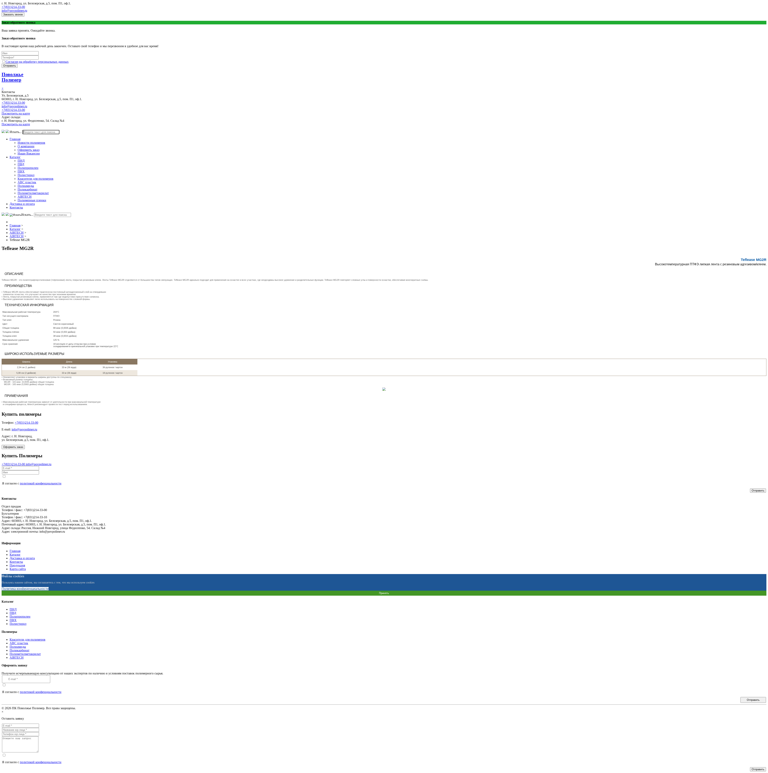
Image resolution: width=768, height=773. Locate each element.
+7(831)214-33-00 (13, 7)
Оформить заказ (28, 150)
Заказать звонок (13, 14)
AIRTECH (25, 196)
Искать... (16, 132)
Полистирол (26, 175)
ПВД (21, 164)
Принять (384, 593)
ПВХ (21, 171)
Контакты (16, 207)
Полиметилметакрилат (33, 193)
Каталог (15, 157)
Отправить (9, 65)
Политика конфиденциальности (25, 588)
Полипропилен (28, 168)
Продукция (17, 565)
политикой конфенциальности (40, 483)
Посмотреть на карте (16, 113)
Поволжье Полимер (12, 77)
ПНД (21, 160)
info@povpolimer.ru (14, 10)
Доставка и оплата (22, 204)
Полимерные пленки (32, 200)
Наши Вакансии (29, 153)
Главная (15, 139)
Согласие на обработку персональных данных (37, 61)
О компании (26, 146)
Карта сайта (18, 569)
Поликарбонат (27, 189)
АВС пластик (27, 182)
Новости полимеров (31, 142)
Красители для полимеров (35, 178)
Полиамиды (26, 186)
